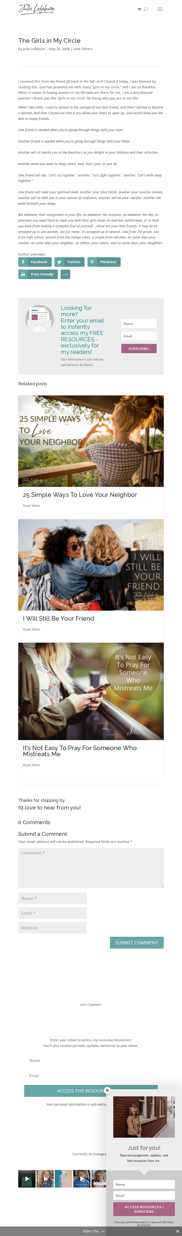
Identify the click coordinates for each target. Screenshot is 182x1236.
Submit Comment (137, 942)
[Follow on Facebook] (77, 1018)
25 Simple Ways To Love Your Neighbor (80, 494)
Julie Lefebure (34, 49)
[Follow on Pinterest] (105, 1018)
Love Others (82, 49)
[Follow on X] (86, 1018)
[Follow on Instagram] (96, 1018)
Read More (31, 505)
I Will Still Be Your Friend (58, 618)
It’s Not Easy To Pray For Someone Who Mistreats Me (80, 751)
